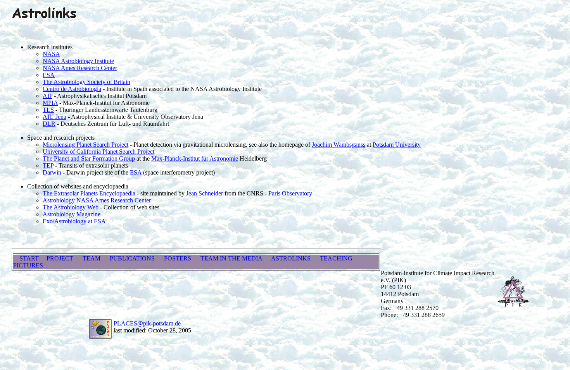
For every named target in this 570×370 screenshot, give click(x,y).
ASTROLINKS (291, 258)
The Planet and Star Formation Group (89, 158)
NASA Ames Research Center (80, 68)
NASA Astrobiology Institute (78, 61)
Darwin (52, 172)
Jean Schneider (204, 193)
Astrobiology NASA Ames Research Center (97, 200)
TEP (48, 165)
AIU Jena (54, 116)
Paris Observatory (290, 193)
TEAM (91, 258)
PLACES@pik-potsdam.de (147, 323)
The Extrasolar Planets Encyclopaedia (89, 193)
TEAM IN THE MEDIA (231, 258)
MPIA (50, 102)
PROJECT (60, 258)
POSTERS (177, 258)
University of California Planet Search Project (98, 151)
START (29, 258)
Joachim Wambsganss (338, 144)
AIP (47, 95)
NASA (51, 54)
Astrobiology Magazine (71, 214)
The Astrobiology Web (70, 207)
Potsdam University (397, 144)
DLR (49, 123)
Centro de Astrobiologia (72, 89)
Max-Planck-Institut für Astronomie (194, 158)
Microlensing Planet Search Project (85, 144)
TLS (48, 109)
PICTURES (28, 265)
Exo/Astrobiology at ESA (74, 221)
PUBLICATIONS (132, 258)
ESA (49, 75)
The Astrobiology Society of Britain (86, 82)
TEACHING (336, 258)
